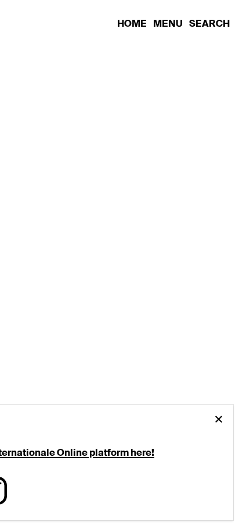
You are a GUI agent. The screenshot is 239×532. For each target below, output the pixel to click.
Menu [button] (168, 23)
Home (133, 23)
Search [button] (209, 23)
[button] (218, 419)
